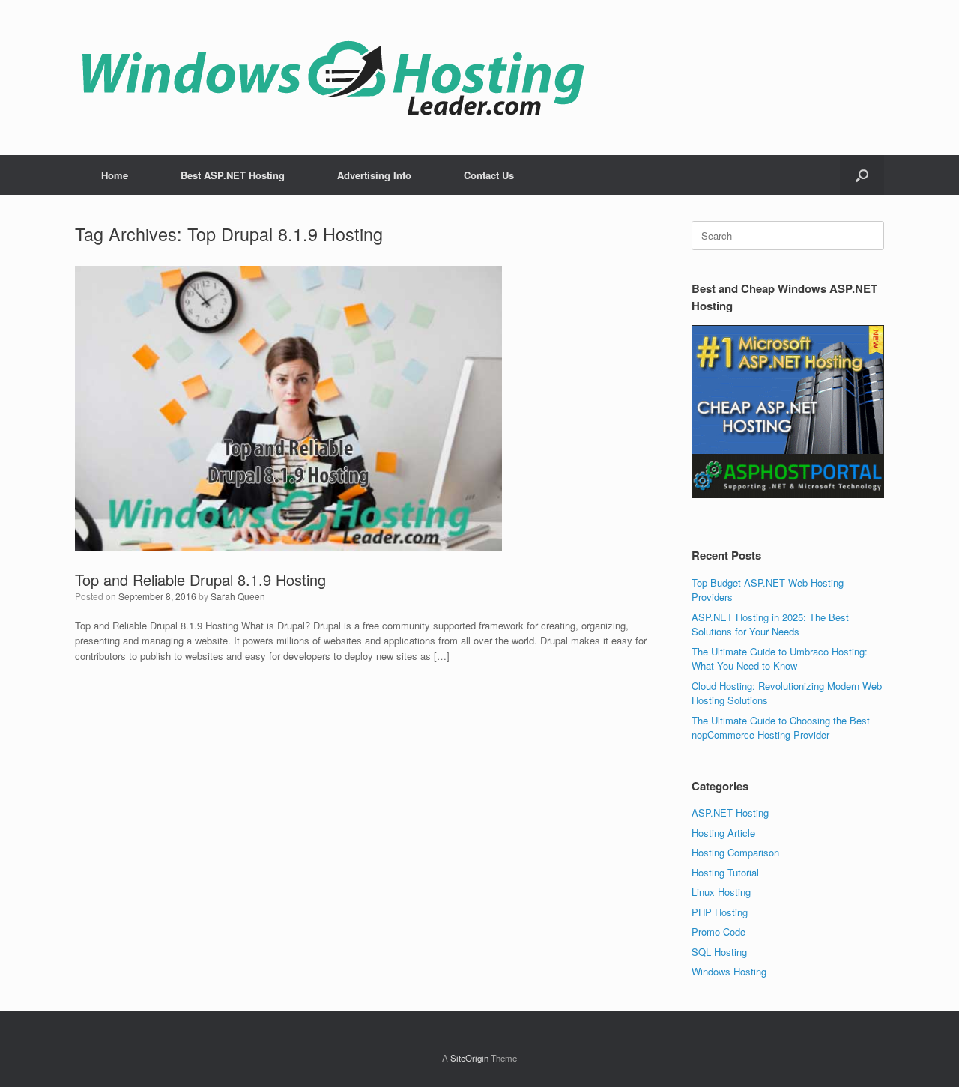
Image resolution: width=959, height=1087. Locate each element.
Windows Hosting (729, 971)
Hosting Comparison (735, 852)
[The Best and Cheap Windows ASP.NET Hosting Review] (332, 77)
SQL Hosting (719, 952)
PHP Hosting (720, 912)
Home (114, 175)
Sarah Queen (238, 596)
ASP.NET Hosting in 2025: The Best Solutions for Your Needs (770, 624)
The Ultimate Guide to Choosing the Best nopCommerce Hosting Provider (781, 727)
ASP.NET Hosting (730, 812)
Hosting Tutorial (725, 872)
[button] (862, 175)
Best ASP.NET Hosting (233, 175)
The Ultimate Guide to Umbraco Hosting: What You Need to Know (780, 658)
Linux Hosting (721, 892)
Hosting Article (723, 833)
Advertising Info (374, 175)
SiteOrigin (469, 1058)
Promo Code (718, 931)
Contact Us (489, 175)
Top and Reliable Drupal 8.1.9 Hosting (200, 579)
